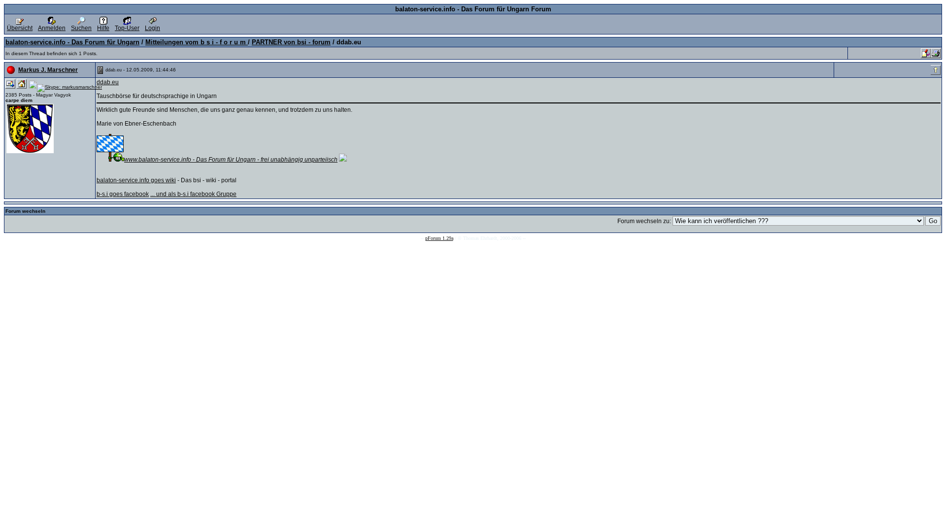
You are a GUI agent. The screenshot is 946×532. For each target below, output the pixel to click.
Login (152, 28)
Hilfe (103, 28)
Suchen (81, 28)
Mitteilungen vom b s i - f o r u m (196, 42)
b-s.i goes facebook (123, 194)
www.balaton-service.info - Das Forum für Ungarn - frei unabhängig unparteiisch (231, 159)
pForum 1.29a (439, 238)
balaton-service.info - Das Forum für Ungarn (72, 42)
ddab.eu (108, 82)
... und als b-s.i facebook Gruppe (193, 194)
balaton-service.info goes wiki (136, 180)
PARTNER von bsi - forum (291, 42)
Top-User (127, 28)
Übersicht (20, 28)
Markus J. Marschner (48, 69)
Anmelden (52, 28)
